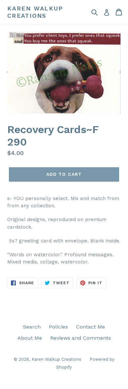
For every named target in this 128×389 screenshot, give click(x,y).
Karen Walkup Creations (35, 12)
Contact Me (90, 327)
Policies (58, 327)
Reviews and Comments (80, 338)
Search (32, 327)
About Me (29, 338)
